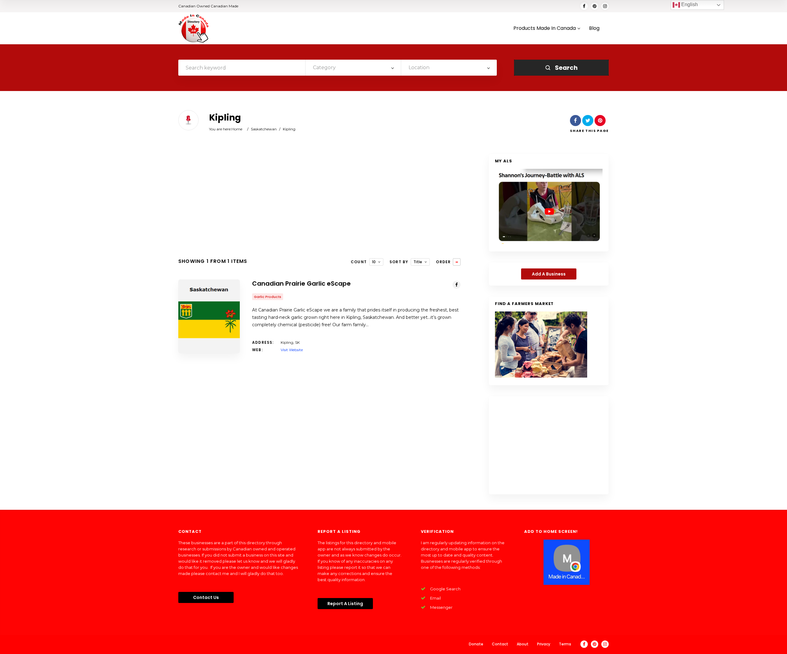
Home (236, 129)
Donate (476, 644)
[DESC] (457, 262)
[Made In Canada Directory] (193, 28)
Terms (565, 644)
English (689, 4)
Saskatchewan (264, 129)
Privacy (543, 644)
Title (417, 261)
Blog (594, 28)
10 (374, 261)
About (522, 644)
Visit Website (292, 349)
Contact (500, 644)
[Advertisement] (319, 203)
